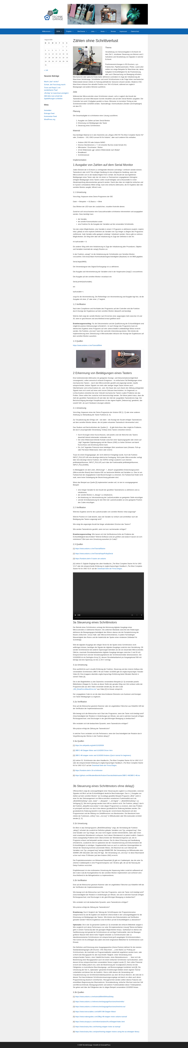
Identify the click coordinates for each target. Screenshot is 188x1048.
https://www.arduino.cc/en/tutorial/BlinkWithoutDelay (94, 997)
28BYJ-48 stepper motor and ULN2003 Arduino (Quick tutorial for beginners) (103, 755)
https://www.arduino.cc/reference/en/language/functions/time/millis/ (99, 1002)
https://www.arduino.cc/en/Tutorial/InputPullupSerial (94, 554)
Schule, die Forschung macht (54, 85)
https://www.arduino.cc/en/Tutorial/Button (90, 549)
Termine (113, 31)
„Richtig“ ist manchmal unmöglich (56, 93)
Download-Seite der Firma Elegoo (109, 569)
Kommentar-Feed (50, 116)
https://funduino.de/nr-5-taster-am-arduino (90, 559)
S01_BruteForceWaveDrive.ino (85, 689)
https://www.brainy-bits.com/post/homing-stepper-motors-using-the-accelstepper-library (107, 1032)
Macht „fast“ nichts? (51, 82)
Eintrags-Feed (49, 113)
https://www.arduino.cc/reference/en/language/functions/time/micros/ (100, 1007)
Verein (103, 31)
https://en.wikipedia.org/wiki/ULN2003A (89, 745)
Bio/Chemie (81, 31)
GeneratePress (105, 1045)
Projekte (68, 31)
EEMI (58, 31)
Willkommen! (46, 31)
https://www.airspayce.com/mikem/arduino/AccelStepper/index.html (100, 1022)
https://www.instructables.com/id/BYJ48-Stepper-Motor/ (95, 1012)
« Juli (46, 70)
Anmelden (47, 110)
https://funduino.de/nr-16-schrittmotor (89, 770)
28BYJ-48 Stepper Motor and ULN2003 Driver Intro (94, 750)
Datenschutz (135, 31)
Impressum (123, 31)
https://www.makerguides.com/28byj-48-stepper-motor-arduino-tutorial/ (101, 1017)
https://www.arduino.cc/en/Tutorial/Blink (87, 345)
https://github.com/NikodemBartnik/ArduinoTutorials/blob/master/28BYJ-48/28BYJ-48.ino (107, 775)
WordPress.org (49, 119)
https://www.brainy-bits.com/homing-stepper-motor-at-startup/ (97, 1027)
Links (92, 31)
